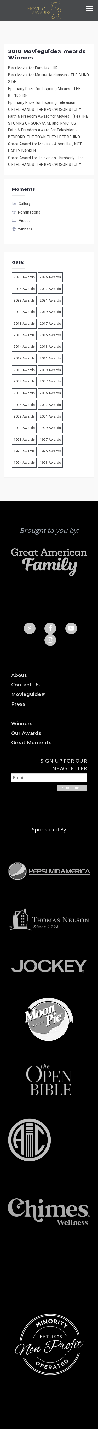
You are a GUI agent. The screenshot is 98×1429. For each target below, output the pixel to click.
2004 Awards (24, 405)
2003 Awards (50, 405)
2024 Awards (24, 289)
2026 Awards (24, 277)
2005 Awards (50, 393)
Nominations (29, 212)
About (19, 675)
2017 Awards (50, 323)
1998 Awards (24, 439)
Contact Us (25, 685)
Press (18, 704)
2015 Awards (50, 335)
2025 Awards (50, 277)
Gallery (25, 204)
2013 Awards (50, 346)
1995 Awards (50, 451)
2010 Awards (24, 370)
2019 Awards (50, 312)
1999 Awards (50, 428)
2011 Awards (50, 358)
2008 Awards (24, 381)
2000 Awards (24, 428)
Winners (25, 229)
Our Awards (26, 733)
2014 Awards (24, 346)
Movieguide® (28, 694)
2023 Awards (50, 289)
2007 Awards (50, 381)
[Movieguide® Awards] (44, 10)
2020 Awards (24, 312)
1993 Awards (50, 462)
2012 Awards (24, 358)
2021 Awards (50, 300)
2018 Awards (24, 323)
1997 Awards (50, 439)
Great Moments (31, 743)
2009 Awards (50, 370)
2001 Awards (50, 416)
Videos (25, 220)
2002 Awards (24, 416)
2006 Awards (24, 393)
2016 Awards (24, 335)
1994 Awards (24, 462)
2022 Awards (24, 300)
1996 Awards (24, 451)
